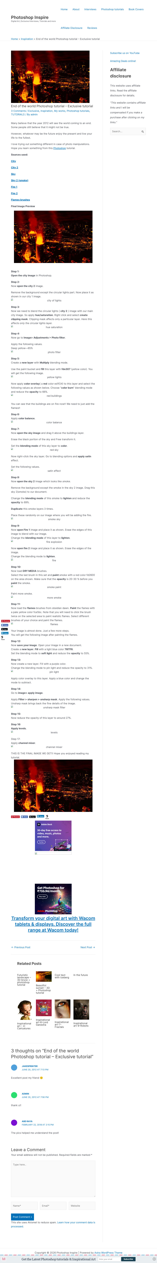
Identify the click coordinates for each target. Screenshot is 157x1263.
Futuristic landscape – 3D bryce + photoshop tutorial (24, 980)
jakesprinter (30, 1066)
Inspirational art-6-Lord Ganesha (43, 1022)
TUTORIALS (18, 114)
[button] (5, 642)
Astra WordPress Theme (108, 1252)
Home (64, 9)
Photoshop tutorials (112, 9)
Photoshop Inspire (30, 17)
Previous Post (20, 947)
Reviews (92, 27)
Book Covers (136, 9)
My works (59, 110)
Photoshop (59, 148)
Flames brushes (20, 199)
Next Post (88, 947)
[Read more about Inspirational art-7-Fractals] (62, 1008)
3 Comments (18, 110)
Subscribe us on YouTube (125, 53)
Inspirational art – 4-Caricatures (24, 1026)
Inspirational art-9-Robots (80, 1024)
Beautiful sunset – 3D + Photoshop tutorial (43, 989)
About (75, 9)
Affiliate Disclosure (71, 27)
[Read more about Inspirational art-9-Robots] (81, 1009)
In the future (80, 975)
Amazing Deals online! (123, 61)
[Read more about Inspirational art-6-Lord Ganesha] (44, 1007)
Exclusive (33, 110)
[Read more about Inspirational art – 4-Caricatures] (25, 1009)
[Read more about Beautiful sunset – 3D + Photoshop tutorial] (44, 976)
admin (25, 1094)
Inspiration (47, 110)
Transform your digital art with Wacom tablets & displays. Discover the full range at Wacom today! (53, 924)
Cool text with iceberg (62, 976)
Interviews (90, 9)
